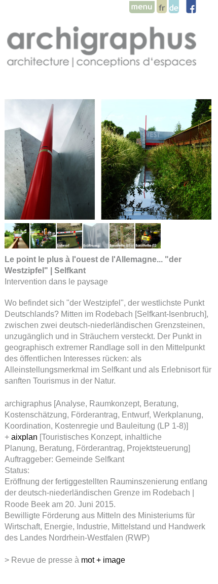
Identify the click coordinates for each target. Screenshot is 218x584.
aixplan (24, 437)
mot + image (103, 560)
